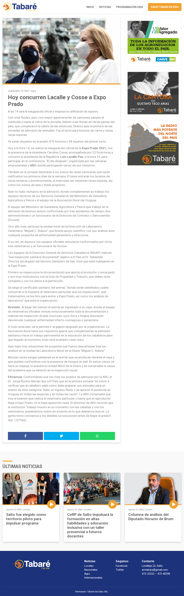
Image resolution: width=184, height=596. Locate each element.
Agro (33, 91)
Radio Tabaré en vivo (165, 7)
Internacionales (93, 577)
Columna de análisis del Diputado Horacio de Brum (150, 516)
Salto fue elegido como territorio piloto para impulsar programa (26, 518)
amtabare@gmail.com (155, 569)
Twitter (120, 569)
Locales (26, 509)
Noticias (105, 7)
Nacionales (90, 569)
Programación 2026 (129, 7)
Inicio (90, 7)
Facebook (121, 565)
